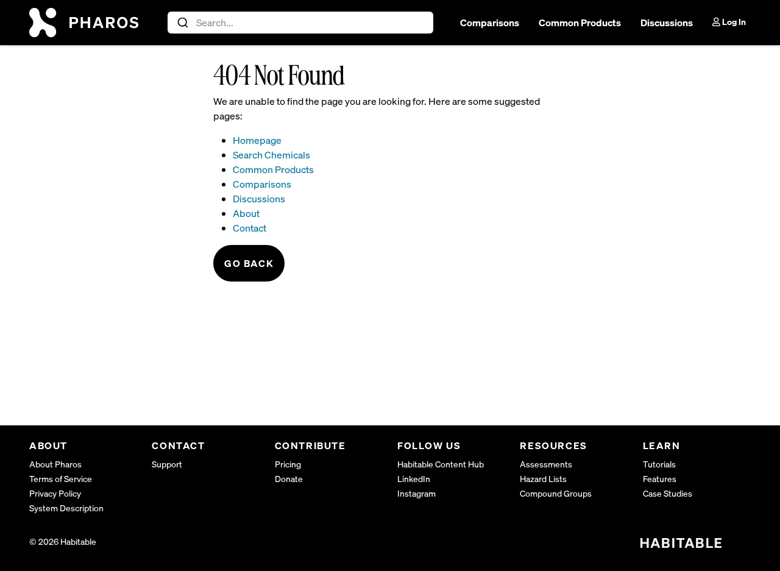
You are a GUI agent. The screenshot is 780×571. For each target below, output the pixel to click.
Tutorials (659, 464)
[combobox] (301, 23)
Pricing (288, 464)
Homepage (257, 140)
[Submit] (182, 23)
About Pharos (55, 464)
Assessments (546, 464)
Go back (249, 263)
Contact (249, 228)
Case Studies (667, 493)
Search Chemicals (271, 154)
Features (659, 478)
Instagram (416, 493)
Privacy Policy (55, 493)
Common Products (580, 22)
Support (167, 464)
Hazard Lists (543, 478)
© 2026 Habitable (62, 541)
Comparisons (489, 22)
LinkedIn (413, 478)
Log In (733, 21)
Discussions (666, 22)
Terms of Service (60, 478)
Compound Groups (556, 493)
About (246, 213)
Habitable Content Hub (440, 464)
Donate (289, 478)
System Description (66, 508)
